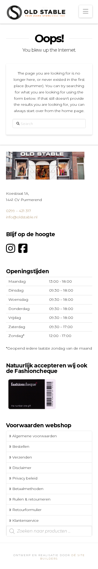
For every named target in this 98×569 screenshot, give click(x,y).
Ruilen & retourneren (31, 499)
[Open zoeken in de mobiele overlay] (49, 531)
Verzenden (22, 457)
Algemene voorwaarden (34, 436)
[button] (85, 11)
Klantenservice (25, 520)
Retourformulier (27, 509)
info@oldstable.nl (21, 217)
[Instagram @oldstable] (10, 248)
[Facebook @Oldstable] (22, 248)
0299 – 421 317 (18, 210)
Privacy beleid (24, 478)
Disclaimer (21, 467)
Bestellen (20, 446)
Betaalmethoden (27, 488)
